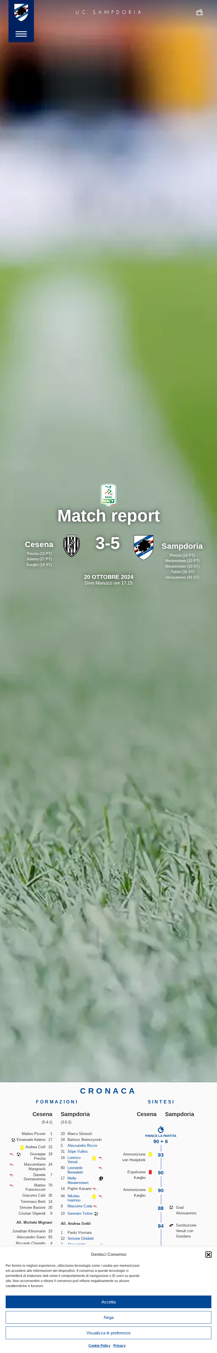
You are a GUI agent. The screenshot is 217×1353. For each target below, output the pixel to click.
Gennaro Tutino (80, 1213)
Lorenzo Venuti (74, 1160)
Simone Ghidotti (81, 1238)
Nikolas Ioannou (74, 1198)
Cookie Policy (99, 1346)
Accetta (108, 1301)
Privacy (119, 1346)
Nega (109, 1317)
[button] (208, 1254)
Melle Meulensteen (78, 1180)
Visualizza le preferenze (108, 1332)
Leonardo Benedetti (75, 1170)
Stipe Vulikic (78, 1151)
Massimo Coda (80, 1206)
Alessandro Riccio (82, 1145)
